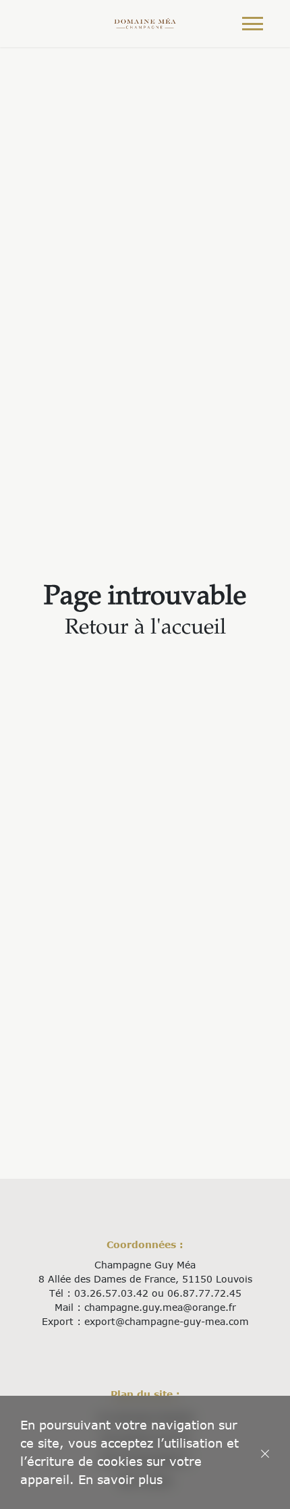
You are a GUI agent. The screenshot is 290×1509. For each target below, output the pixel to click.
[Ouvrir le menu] (252, 23)
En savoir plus (120, 1479)
